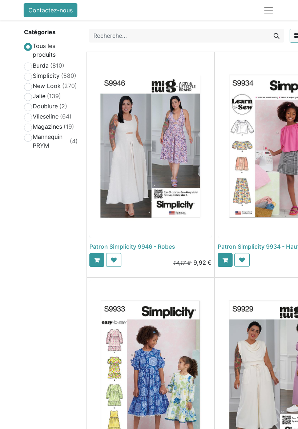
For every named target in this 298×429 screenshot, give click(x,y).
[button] (96, 260)
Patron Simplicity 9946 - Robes (132, 246)
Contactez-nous (50, 10)
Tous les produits (44, 50)
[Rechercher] (276, 36)
